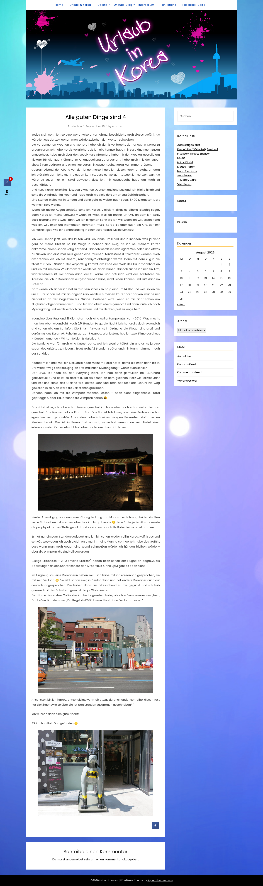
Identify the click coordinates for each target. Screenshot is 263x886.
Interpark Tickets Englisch (193, 153)
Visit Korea (184, 184)
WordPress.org (187, 380)
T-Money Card (186, 180)
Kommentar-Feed (189, 372)
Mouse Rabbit (186, 167)
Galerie (103, 5)
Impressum (146, 5)
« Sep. (181, 304)
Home (59, 5)
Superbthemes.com (160, 880)
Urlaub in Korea (80, 5)
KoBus (181, 158)
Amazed (117, 126)
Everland (212, 149)
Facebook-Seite (193, 5)
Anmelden (184, 356)
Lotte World (185, 162)
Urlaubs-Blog (123, 5)
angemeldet (74, 859)
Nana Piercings (187, 171)
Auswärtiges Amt (188, 145)
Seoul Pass (184, 175)
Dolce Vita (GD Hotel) (191, 149)
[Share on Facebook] (155, 828)
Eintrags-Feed (186, 364)
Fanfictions (168, 5)
